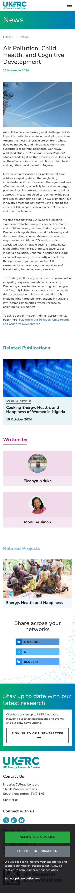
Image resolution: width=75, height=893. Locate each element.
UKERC (8, 37)
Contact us (10, 800)
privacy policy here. (28, 878)
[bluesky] (21, 820)
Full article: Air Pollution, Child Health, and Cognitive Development (36, 322)
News (24, 37)
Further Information (37, 851)
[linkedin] (14, 820)
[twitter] (6, 820)
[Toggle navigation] (69, 5)
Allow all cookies (37, 837)
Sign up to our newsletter (37, 733)
